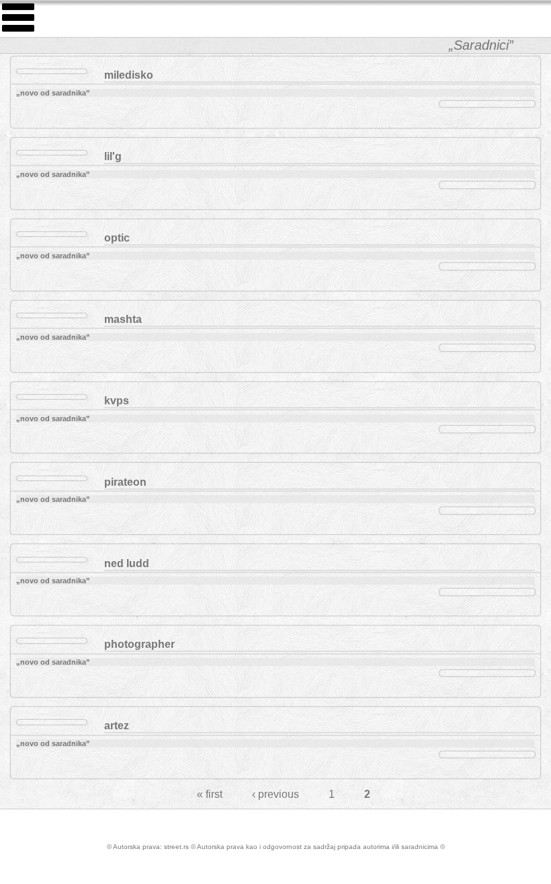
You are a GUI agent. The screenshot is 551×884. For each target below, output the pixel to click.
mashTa (123, 319)
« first (209, 794)
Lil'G (113, 156)
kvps (116, 400)
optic (117, 238)
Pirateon (125, 482)
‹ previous (275, 794)
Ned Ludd (126, 563)
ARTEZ (116, 725)
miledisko (128, 75)
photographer (139, 644)
